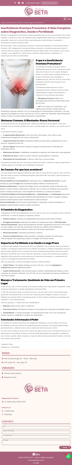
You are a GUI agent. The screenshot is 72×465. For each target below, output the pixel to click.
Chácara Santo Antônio (12, 373)
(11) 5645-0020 (34, 3)
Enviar (65, 447)
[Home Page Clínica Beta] (36, 11)
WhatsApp (8, 414)
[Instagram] (19, 3)
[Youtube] (22, 3)
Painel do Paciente (49, 3)
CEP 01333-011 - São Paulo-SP (15, 362)
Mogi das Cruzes (10, 377)
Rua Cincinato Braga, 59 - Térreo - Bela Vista (20, 358)
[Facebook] (15, 3)
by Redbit (36, 463)
